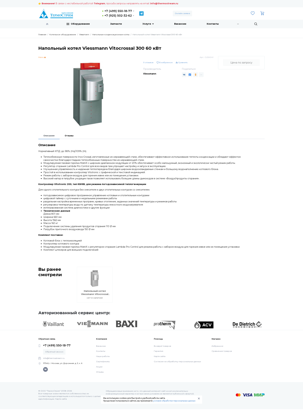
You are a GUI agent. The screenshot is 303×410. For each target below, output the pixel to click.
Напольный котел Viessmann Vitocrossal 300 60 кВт (94, 294)
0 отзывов (148, 62)
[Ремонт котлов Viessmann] (92, 323)
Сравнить (182, 62)
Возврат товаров (162, 346)
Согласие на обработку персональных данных (177, 361)
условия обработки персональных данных (174, 401)
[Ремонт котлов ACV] (204, 324)
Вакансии (180, 23)
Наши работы (103, 356)
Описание (49, 135)
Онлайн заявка (182, 13)
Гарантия (158, 351)
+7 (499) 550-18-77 (118, 11)
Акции (99, 366)
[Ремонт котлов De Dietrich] (247, 324)
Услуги (147, 23)
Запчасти (116, 23)
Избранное (217, 346)
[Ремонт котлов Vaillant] (53, 323)
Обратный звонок (54, 352)
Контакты (213, 23)
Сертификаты (103, 361)
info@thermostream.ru (164, 3)
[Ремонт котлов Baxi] (126, 323)
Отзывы (69, 135)
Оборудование (80, 23)
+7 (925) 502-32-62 (118, 15)
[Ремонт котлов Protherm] (164, 325)
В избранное (166, 62)
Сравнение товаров (222, 351)
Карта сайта (159, 356)
